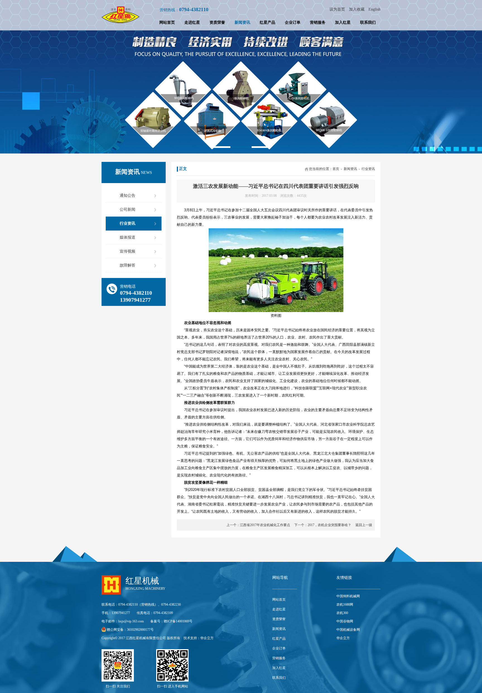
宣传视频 (127, 251)
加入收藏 (357, 9)
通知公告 (127, 195)
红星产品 (267, 22)
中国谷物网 (344, 621)
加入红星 (343, 22)
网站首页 (167, 22)
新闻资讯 (242, 22)
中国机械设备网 (348, 630)
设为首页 (337, 9)
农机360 (342, 613)
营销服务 (318, 22)
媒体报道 (127, 237)
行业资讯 (127, 223)
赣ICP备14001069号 (178, 621)
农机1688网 (344, 604)
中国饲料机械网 (348, 596)
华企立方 (207, 638)
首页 (335, 169)
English (374, 9)
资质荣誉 (217, 22)
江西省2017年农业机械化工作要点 (265, 525)
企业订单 (292, 22)
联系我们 (368, 22)
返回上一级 (363, 525)
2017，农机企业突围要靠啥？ (329, 525)
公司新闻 (127, 209)
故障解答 (127, 265)
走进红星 (192, 22)
